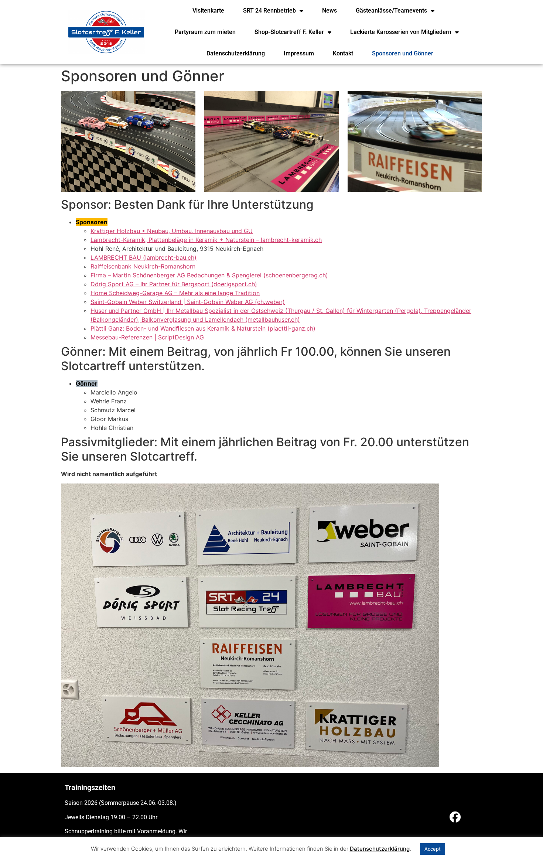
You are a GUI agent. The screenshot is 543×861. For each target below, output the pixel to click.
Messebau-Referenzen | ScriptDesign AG (147, 337)
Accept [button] (432, 849)
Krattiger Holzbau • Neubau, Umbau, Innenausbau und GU (171, 231)
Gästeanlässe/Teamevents (391, 10)
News (329, 10)
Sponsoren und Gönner (402, 53)
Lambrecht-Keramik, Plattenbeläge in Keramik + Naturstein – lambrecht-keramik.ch (206, 239)
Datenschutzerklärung (235, 53)
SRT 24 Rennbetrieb (269, 10)
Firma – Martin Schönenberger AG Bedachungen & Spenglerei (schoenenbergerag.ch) (209, 275)
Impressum (299, 53)
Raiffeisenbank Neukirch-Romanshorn (142, 266)
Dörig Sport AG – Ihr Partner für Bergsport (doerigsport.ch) (173, 284)
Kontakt (343, 53)
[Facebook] (455, 817)
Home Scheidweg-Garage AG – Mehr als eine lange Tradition (175, 293)
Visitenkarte (208, 10)
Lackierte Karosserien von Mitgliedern (400, 31)
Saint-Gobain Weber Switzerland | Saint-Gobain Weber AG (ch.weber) (187, 301)
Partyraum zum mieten (205, 31)
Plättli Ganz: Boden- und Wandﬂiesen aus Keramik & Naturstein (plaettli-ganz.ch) (202, 328)
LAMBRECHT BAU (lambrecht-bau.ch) (143, 257)
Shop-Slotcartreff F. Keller (289, 31)
